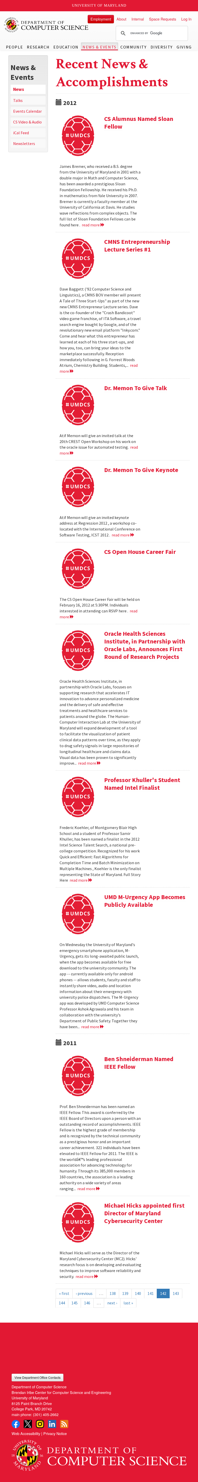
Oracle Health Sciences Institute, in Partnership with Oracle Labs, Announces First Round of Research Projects (144, 645)
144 (62, 1302)
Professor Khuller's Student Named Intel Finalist (142, 784)
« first (64, 1293)
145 (74, 1302)
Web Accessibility (26, 1433)
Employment (100, 19)
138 (113, 1293)
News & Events (99, 47)
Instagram (40, 1424)
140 (138, 1293)
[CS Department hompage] (99, 1453)
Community (133, 47)
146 (87, 1302)
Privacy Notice (55, 1433)
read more (91, 224)
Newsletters (24, 143)
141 (150, 1293)
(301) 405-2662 (46, 1414)
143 (176, 1293)
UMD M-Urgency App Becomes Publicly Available (144, 901)
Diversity (162, 47)
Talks (18, 100)
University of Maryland (99, 5)
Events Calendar (27, 111)
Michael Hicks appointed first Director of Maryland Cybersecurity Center (144, 1213)
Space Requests (162, 19)
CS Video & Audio (27, 121)
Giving (184, 47)
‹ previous (84, 1293)
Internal (137, 19)
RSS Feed (64, 1424)
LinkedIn (52, 1424)
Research (38, 47)
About (121, 19)
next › (112, 1302)
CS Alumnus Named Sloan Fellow (138, 122)
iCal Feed (21, 132)
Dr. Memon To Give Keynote (141, 470)
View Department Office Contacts (37, 1377)
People (14, 47)
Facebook (16, 1424)
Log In (186, 19)
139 (125, 1293)
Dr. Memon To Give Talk (135, 388)
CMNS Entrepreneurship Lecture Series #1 (137, 245)
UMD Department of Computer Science (46, 24)
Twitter (28, 1424)
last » (128, 1302)
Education (65, 47)
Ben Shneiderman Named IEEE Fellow (139, 1063)
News (18, 89)
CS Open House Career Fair (140, 552)
